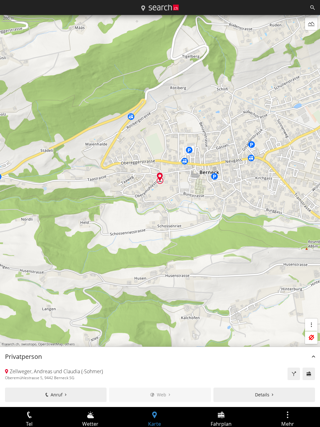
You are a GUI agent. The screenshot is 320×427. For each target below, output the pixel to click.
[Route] (294, 374)
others (70, 344)
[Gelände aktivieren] (311, 24)
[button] (160, 176)
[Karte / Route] (143, 8)
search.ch (11, 344)
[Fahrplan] (308, 374)
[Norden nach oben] (311, 39)
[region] (160, 211)
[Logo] (164, 7)
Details (262, 395)
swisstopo (28, 344)
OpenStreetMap (50, 344)
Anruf (56, 395)
